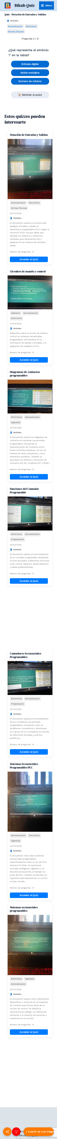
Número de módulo (30, 81)
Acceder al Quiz (29, 259)
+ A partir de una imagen (40, 1131)
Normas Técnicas (16, 31)
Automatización (15, 26)
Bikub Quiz (25, 5)
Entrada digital (30, 64)
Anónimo (14, 21)
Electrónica (31, 26)
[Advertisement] (28, 617)
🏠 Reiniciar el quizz (30, 94)
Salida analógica (30, 72)
